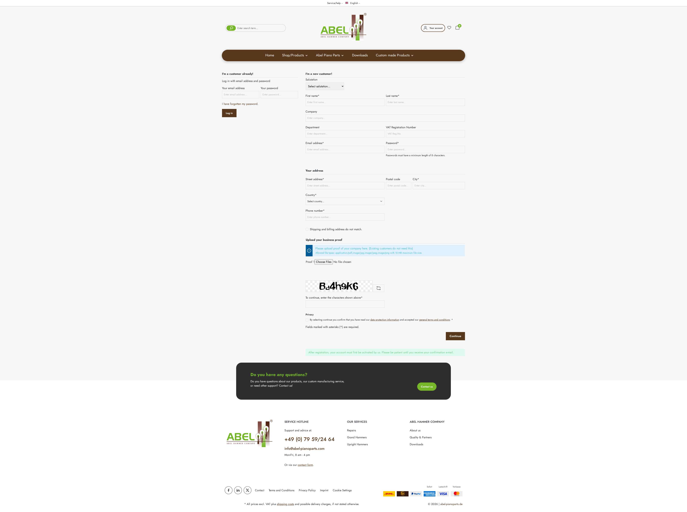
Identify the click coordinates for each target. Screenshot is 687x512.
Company (311, 111)
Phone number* (315, 211)
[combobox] (261, 28)
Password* (392, 143)
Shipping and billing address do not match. (336, 229)
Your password (269, 88)
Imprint (324, 490)
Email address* (315, 143)
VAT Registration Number (401, 127)
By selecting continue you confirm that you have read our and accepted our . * (381, 319)
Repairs (351, 430)
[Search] (230, 28)
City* (416, 179)
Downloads (416, 444)
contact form (305, 465)
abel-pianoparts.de (451, 504)
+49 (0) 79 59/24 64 (309, 439)
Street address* (315, 179)
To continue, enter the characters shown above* (334, 298)
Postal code (393, 179)
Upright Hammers (357, 444)
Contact (259, 490)
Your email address (233, 88)
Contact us (427, 386)
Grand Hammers (357, 437)
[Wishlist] (449, 27)
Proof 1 (310, 262)
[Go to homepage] (343, 27)
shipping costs (285, 504)
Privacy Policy (307, 490)
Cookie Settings (342, 490)
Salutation (311, 79)
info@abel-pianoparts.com (304, 448)
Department (312, 127)
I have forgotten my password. (240, 104)
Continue (455, 336)
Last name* (392, 96)
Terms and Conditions (281, 490)
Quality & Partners (421, 437)
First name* (312, 96)
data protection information (384, 319)
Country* (311, 195)
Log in (229, 113)
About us (415, 430)
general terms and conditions (434, 319)
